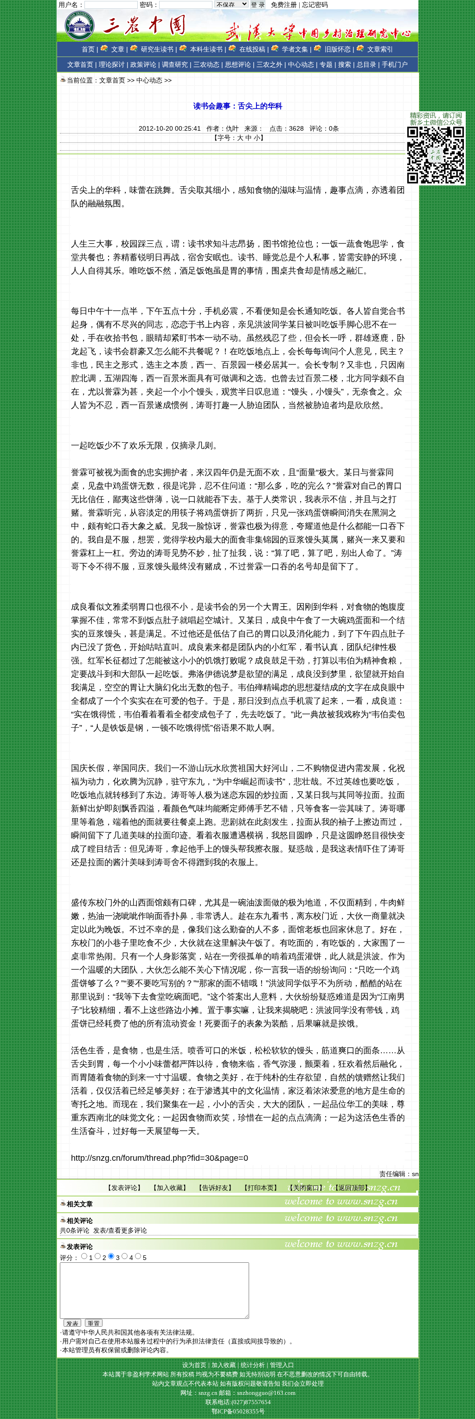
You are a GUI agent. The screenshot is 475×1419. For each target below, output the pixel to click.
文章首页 (80, 64)
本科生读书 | (208, 49)
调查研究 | (177, 64)
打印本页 (261, 1187)
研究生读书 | (159, 49)
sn (415, 1173)
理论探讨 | (113, 64)
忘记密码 (315, 4)
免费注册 (284, 4)
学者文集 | (297, 49)
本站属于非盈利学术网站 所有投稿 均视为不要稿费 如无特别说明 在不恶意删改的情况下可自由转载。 (238, 1374)
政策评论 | (145, 64)
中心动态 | (303, 64)
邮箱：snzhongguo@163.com (257, 1392)
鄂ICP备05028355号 (238, 1411)
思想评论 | (240, 64)
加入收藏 (170, 1187)
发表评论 (124, 1187)
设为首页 (194, 1365)
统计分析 (253, 1365)
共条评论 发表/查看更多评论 (103, 1230)
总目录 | (368, 64)
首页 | (90, 49)
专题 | (328, 64)
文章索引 (380, 49)
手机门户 (395, 64)
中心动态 (149, 80)
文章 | (119, 49)
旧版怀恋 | (339, 49)
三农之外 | (271, 64)
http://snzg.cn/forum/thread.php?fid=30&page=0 (159, 1158)
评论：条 (324, 128)
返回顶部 (352, 1187)
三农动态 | (208, 64)
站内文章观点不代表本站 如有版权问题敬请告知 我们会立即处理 (238, 1383)
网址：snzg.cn (199, 1392)
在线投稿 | (254, 49)
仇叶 (232, 128)
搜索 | (346, 64)
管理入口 (282, 1365)
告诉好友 (215, 1187)
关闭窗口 (306, 1187)
